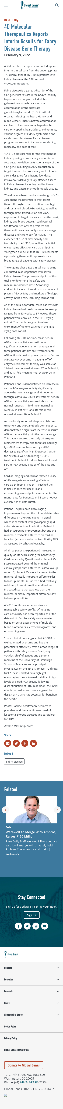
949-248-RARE (29, 1082)
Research (8, 991)
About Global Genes (13, 1014)
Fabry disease (14, 761)
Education (8, 979)
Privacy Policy (10, 1038)
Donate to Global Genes (24, 1065)
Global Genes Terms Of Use (16, 1050)
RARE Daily (11, 20)
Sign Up (31, 915)
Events (7, 1003)
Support (8, 967)
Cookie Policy (10, 1026)
